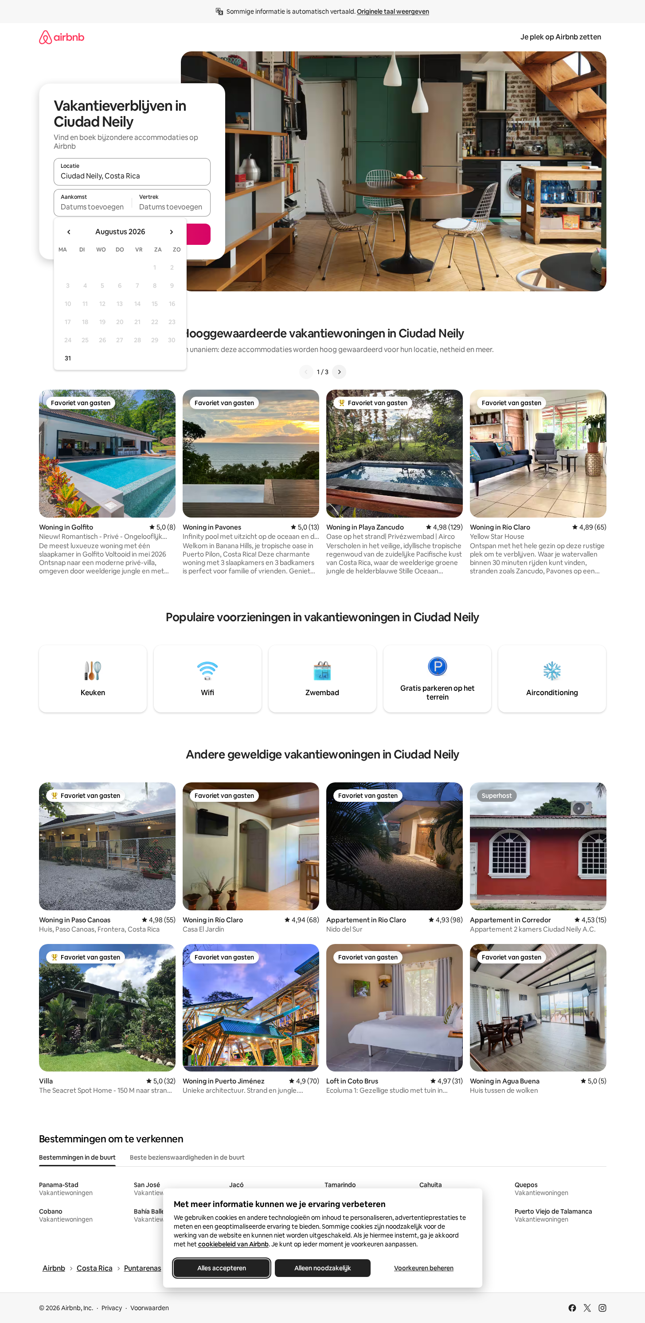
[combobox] (132, 175)
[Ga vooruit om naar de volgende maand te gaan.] (171, 232)
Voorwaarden (149, 1308)
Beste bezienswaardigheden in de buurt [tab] (187, 1157)
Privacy (112, 1308)
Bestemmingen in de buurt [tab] (77, 1157)
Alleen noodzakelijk (322, 1268)
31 (68, 358)
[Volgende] (339, 372)
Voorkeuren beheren (423, 1268)
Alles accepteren (221, 1268)
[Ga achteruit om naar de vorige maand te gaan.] (69, 232)
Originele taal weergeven (393, 11)
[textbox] (93, 206)
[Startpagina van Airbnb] (61, 37)
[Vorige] (306, 372)
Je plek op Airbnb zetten (560, 37)
